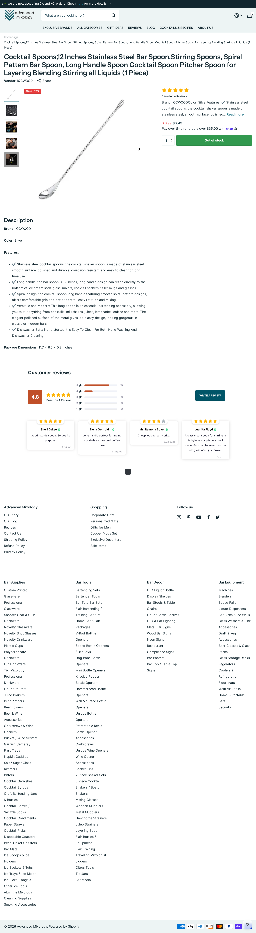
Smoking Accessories (20, 904)
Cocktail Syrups (16, 787)
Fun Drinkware (15, 664)
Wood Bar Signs (159, 633)
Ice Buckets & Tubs (18, 867)
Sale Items (98, 546)
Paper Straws (14, 824)
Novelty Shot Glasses (20, 633)
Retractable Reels (89, 726)
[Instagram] (179, 517)
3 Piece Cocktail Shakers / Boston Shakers (88, 787)
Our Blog (10, 521)
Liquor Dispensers (232, 609)
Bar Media (83, 880)
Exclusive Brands (57, 28)
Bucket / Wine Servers (20, 738)
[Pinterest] (188, 517)
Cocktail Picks (15, 830)
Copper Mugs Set (103, 533)
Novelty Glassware (18, 627)
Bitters (9, 775)
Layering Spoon (87, 830)
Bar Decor (155, 582)
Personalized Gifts (104, 521)
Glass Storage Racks (234, 658)
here (80, 3)
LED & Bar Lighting (161, 621)
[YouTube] (198, 517)
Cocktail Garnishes (18, 781)
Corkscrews (85, 744)
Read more (235, 114)
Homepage (11, 37)
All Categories (89, 28)
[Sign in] (238, 15)
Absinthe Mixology (18, 892)
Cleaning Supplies (17, 898)
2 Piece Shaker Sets (91, 775)
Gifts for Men (100, 527)
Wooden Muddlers (89, 806)
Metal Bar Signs (159, 627)
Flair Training (85, 849)
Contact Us (12, 533)
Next (110, 3)
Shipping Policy (15, 540)
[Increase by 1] (173, 136)
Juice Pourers (14, 695)
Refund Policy (14, 546)
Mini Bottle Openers (90, 670)
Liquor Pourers (15, 689)
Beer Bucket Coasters (20, 843)
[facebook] (208, 517)
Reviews (135, 28)
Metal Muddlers (87, 812)
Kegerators (227, 664)
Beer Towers (13, 707)
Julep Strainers (87, 824)
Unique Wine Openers (92, 750)
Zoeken (113, 15)
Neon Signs (155, 639)
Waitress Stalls (230, 689)
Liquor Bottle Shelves (163, 615)
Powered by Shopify (64, 926)
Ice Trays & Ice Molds (20, 874)
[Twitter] (218, 517)
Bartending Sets (88, 590)
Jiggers (81, 861)
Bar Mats (10, 849)
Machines (226, 590)
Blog (151, 28)
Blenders (225, 596)
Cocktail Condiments (20, 818)
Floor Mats (227, 683)
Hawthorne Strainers (91, 818)
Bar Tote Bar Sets (89, 602)
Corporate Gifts (102, 515)
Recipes (10, 527)
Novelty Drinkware (18, 639)
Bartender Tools (88, 596)
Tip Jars (82, 874)
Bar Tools (83, 582)
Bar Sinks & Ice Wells (234, 615)
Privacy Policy (14, 552)
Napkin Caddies (16, 757)
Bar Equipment (231, 582)
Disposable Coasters (19, 837)
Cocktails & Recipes (176, 28)
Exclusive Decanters (105, 540)
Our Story (11, 515)
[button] (2, 4)
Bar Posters (155, 658)
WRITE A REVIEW (210, 395)
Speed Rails (227, 602)
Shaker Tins (84, 769)
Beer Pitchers (14, 701)
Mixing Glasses (87, 800)
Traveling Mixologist (91, 855)
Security (225, 707)
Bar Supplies (14, 582)
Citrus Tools (85, 867)
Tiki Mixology (14, 670)
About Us (205, 28)
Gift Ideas (115, 28)
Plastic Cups (13, 646)
